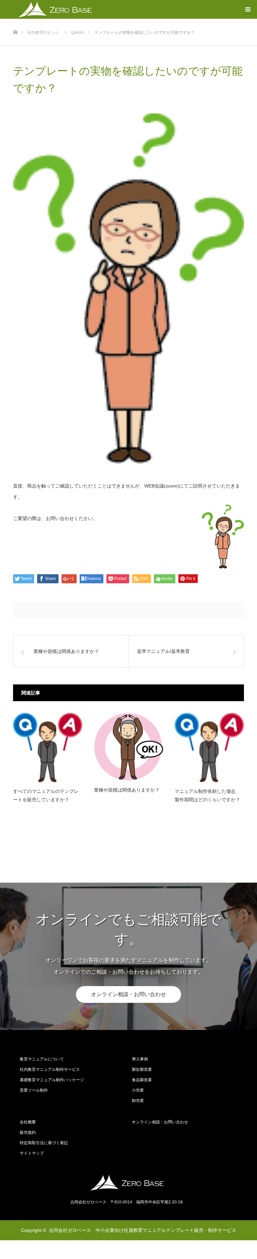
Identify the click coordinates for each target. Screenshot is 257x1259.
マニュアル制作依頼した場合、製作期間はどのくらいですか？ (207, 795)
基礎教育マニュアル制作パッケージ (52, 1080)
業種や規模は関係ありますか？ (127, 790)
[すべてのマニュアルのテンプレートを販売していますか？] (47, 747)
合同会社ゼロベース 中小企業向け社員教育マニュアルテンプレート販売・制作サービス (142, 1230)
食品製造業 (142, 1080)
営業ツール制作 (34, 1090)
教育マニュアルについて (42, 1059)
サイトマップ (32, 1153)
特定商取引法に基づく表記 (44, 1142)
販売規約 (28, 1132)
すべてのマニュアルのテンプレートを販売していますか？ (46, 795)
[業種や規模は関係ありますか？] (128, 747)
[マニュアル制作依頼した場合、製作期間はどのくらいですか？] (209, 747)
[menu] (247, 9)
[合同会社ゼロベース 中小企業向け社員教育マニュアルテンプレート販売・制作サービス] (128, 1183)
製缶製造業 (142, 1069)
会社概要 (28, 1122)
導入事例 (140, 1059)
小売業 (138, 1090)
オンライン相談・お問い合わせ (128, 994)
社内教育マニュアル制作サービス (50, 1069)
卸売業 (138, 1100)
